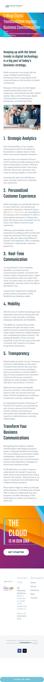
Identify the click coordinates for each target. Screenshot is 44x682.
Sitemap (35, 643)
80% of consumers (16, 212)
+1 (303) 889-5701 (22, 616)
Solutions (35, 590)
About (33, 586)
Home (33, 582)
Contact (34, 598)
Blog (33, 594)
